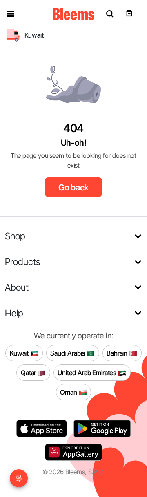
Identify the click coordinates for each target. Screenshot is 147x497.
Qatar (29, 373)
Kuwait (20, 353)
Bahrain (118, 353)
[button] (11, 14)
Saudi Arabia (68, 353)
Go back (73, 187)
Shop (15, 235)
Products (22, 261)
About (17, 287)
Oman (69, 392)
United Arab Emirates (88, 373)
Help (14, 312)
